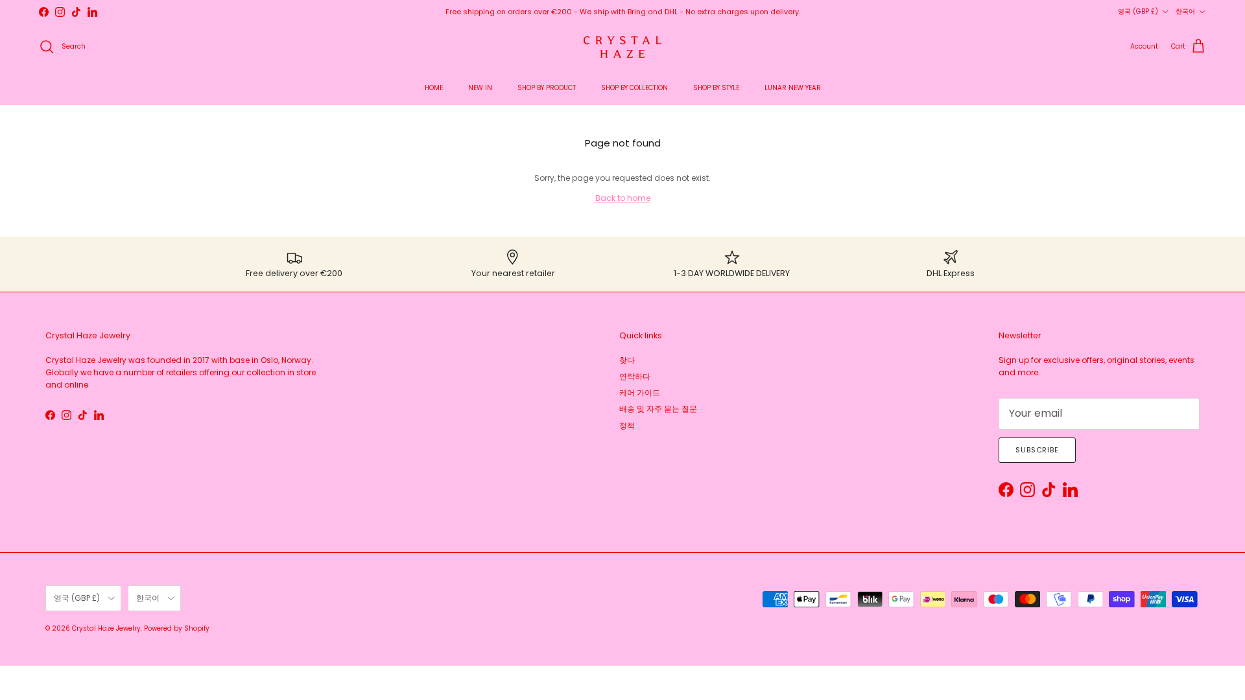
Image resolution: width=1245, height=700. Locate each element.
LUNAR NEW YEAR (793, 88)
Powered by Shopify (176, 628)
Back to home (622, 198)
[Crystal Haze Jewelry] (622, 47)
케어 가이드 (639, 392)
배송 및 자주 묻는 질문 (658, 408)
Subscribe (1037, 450)
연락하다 (634, 376)
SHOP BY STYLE (716, 88)
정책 (627, 425)
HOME (434, 88)
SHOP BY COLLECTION (634, 88)
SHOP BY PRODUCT (546, 88)
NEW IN (480, 88)
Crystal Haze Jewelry (106, 628)
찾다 (627, 360)
